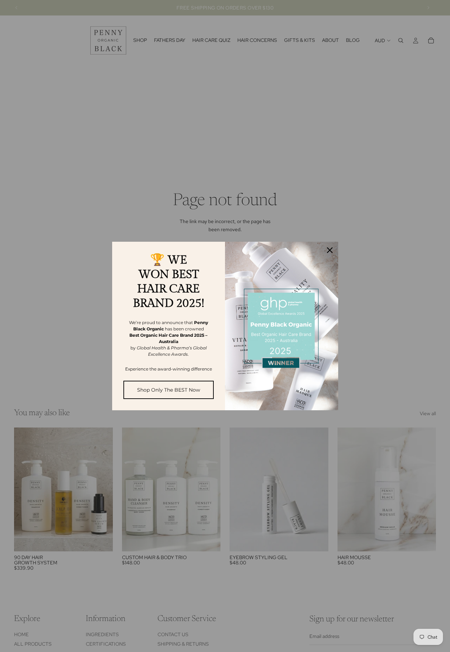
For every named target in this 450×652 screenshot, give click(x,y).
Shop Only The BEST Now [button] (168, 390)
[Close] (329, 250)
